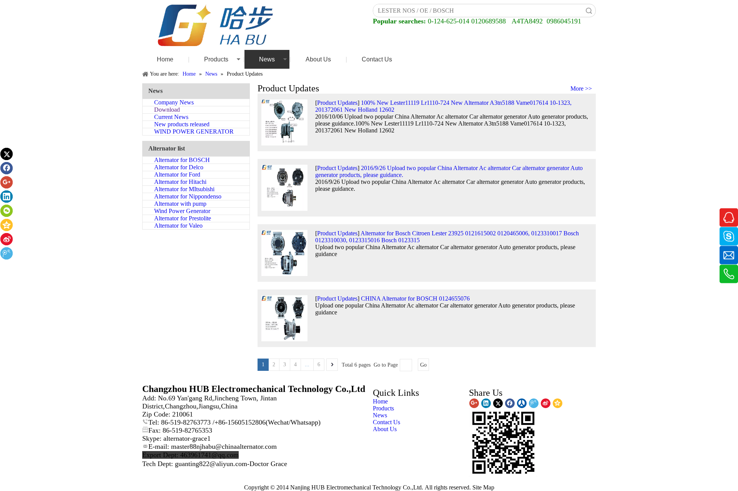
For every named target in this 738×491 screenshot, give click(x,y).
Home (165, 59)
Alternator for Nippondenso (187, 196)
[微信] (6, 211)
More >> (581, 89)
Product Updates (337, 102)
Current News (171, 117)
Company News (174, 102)
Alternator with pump (180, 203)
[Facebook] (6, 168)
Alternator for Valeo (178, 225)
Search (588, 10)
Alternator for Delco (178, 167)
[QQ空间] (6, 225)
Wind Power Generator (182, 211)
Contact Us (377, 59)
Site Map (483, 487)
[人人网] (522, 403)
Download (167, 109)
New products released (181, 124)
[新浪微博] (6, 239)
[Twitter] (6, 154)
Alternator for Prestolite (182, 218)
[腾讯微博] (6, 253)
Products (216, 59)
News (267, 59)
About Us (318, 59)
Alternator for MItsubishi (184, 189)
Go (423, 365)
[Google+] (6, 182)
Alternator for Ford (177, 174)
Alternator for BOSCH (182, 160)
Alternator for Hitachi (180, 182)
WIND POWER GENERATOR (194, 131)
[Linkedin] (6, 196)
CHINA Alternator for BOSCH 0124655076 (415, 298)
